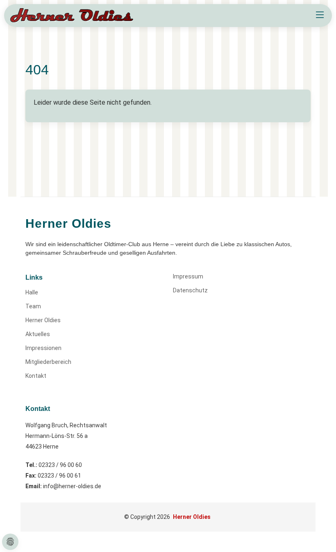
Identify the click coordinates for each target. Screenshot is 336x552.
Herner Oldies (43, 320)
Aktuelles (37, 334)
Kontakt (35, 376)
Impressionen (43, 348)
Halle (31, 292)
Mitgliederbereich (48, 362)
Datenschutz (190, 290)
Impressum (188, 276)
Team (33, 306)
